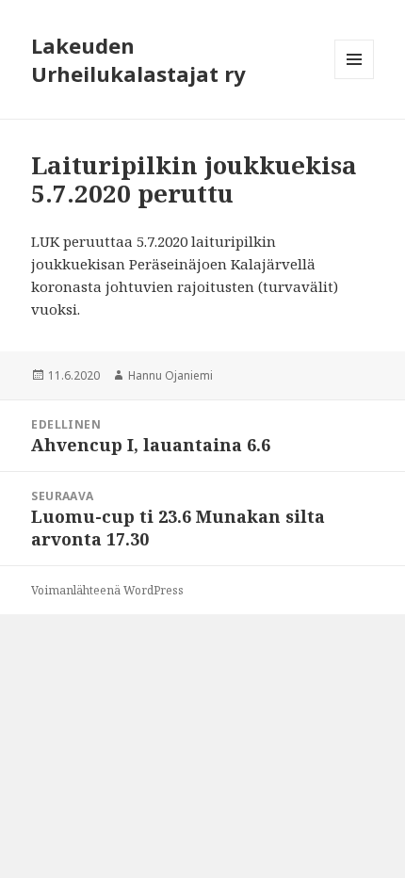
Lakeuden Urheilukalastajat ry (138, 59)
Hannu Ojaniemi (170, 375)
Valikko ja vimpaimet (354, 78)
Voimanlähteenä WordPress (107, 590)
